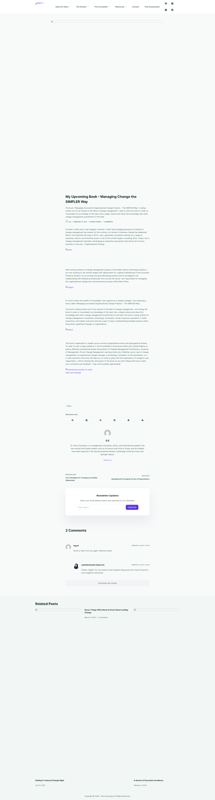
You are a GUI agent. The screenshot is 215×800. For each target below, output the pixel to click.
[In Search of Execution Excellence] (157, 692)
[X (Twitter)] (172, 3)
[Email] (142, 420)
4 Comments (103, 617)
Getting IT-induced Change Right (49, 780)
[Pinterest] (101, 420)
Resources (119, 7)
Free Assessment (152, 7)
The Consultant (101, 7)
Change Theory (95, 222)
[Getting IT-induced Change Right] (58, 692)
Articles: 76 (107, 460)
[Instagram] (166, 10)
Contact (135, 7)
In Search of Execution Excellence (148, 780)
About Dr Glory (61, 7)
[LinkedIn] (172, 10)
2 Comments (108, 222)
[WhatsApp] (128, 420)
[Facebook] (166, 3)
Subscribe (132, 507)
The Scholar (81, 7)
